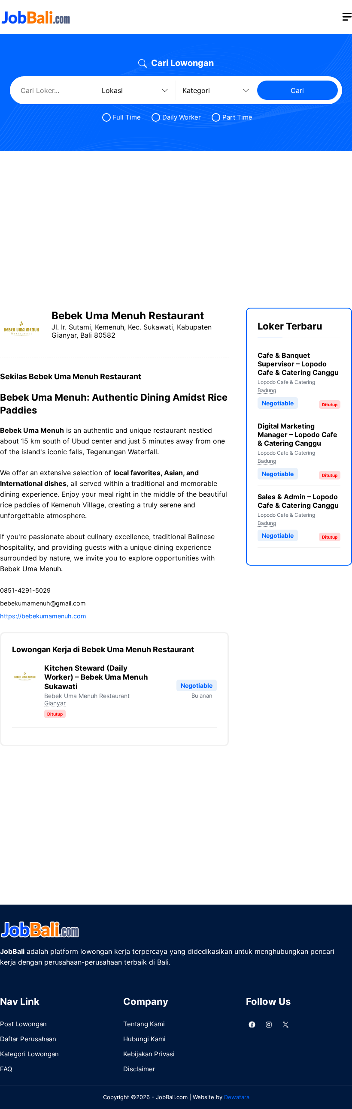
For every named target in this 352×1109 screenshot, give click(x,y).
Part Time (237, 117)
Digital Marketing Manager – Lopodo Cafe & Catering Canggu (297, 434)
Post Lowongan (23, 1024)
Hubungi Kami (144, 1039)
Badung (267, 390)
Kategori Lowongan (29, 1054)
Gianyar (55, 703)
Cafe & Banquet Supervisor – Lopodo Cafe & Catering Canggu (298, 364)
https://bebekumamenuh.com (43, 616)
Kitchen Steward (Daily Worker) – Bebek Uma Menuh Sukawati (96, 677)
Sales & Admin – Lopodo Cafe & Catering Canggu (298, 501)
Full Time (127, 117)
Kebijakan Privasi (149, 1054)
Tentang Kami (144, 1024)
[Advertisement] (176, 222)
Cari (297, 90)
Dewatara (236, 1097)
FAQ (6, 1069)
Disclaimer (139, 1069)
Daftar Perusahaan (28, 1039)
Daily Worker (181, 117)
